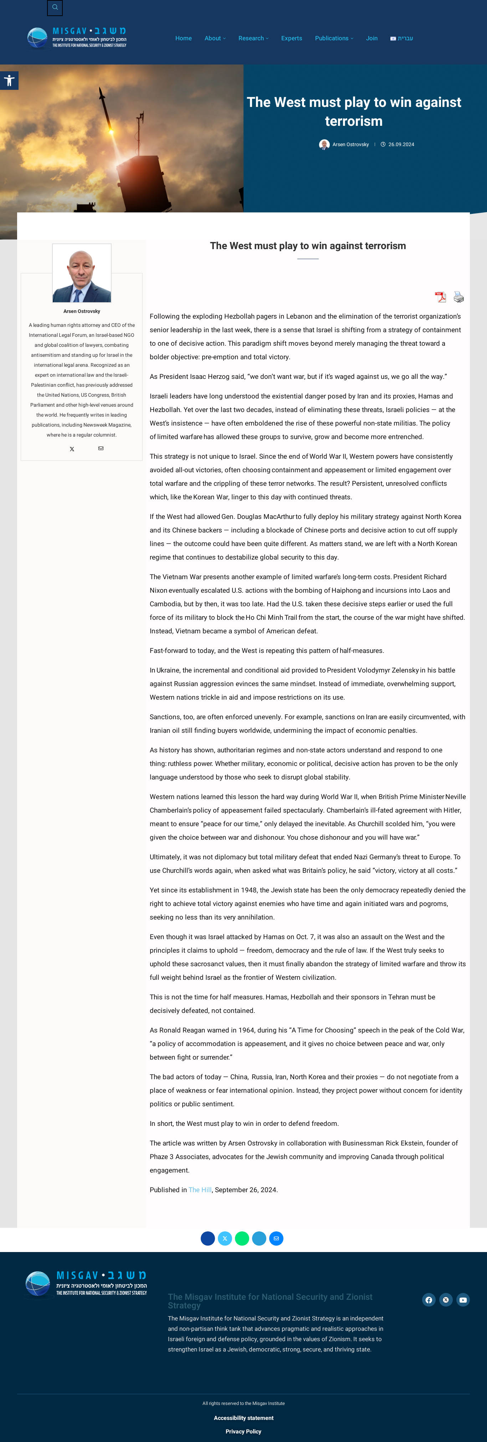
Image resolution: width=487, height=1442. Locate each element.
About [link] (213, 38)
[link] (9, 80)
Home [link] (183, 38)
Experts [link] (291, 38)
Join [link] (372, 38)
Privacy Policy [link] (243, 1431)
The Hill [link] (200, 1190)
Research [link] (251, 38)
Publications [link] (332, 38)
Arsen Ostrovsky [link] (351, 144)
